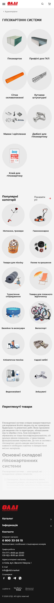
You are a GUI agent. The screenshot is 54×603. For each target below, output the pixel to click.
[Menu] (4, 4)
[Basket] (49, 4)
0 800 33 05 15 (12, 540)
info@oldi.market (11, 570)
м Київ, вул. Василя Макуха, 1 (16, 563)
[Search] (42, 4)
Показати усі (39, 198)
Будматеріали (11, 12)
